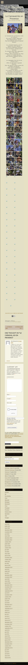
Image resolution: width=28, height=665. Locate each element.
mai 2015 (7, 651)
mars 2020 (7, 581)
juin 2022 (7, 563)
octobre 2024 (8, 542)
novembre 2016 (8, 624)
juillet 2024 (7, 543)
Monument (7, 504)
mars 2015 (7, 655)
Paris (6, 506)
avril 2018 (7, 602)
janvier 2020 (7, 583)
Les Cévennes (8, 485)
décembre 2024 (8, 538)
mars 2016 (7, 636)
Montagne (7, 502)
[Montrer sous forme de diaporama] (14, 313)
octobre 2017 (8, 606)
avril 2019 (7, 593)
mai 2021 (7, 573)
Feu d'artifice (8, 496)
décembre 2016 (8, 622)
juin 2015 (7, 649)
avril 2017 (7, 616)
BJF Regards (14, 7)
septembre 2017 (9, 608)
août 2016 (7, 630)
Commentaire (10, 377)
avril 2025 (7, 534)
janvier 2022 (7, 565)
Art (13, 321)
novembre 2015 (8, 644)
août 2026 (7, 524)
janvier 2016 (7, 640)
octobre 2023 (8, 547)
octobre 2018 (8, 596)
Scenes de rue (8, 512)
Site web (9, 402)
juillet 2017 (7, 612)
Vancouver (7, 472)
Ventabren (7, 474)
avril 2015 (7, 653)
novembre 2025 (8, 532)
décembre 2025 (8, 530)
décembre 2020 (8, 575)
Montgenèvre (8, 482)
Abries (6, 476)
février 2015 (7, 657)
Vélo (6, 515)
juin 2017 (7, 614)
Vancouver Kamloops (10, 470)
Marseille (7, 500)
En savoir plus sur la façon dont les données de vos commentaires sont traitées (14, 435)
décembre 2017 (8, 604)
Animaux (7, 492)
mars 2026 (7, 528)
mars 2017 (7, 618)
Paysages (7, 508)
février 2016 (7, 638)
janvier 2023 (7, 555)
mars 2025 (7, 536)
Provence (15, 321)
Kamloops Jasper (9, 468)
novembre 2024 (8, 540)
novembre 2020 (8, 577)
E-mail (9, 398)
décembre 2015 (8, 642)
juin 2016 (7, 632)
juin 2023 (7, 549)
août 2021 (7, 569)
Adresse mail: (8, 457)
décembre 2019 (8, 585)
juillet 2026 (7, 526)
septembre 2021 (9, 567)
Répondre (8, 360)
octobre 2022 (8, 559)
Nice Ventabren (8, 484)
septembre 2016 (9, 628)
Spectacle (19, 321)
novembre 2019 (8, 587)
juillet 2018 (7, 598)
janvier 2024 (7, 545)
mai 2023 (7, 551)
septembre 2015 (9, 648)
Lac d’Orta (7, 480)
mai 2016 (7, 634)
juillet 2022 (7, 561)
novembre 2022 (8, 557)
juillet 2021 (7, 571)
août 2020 (7, 579)
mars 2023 (7, 553)
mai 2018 (7, 600)
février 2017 (7, 620)
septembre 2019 (9, 591)
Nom (8, 394)
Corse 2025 (7, 478)
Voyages (7, 517)
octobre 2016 (8, 626)
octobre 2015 (8, 646)
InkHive (14, 663)
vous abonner (10, 423)
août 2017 (7, 610)
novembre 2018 (8, 595)
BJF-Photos (18, 20)
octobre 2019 (8, 589)
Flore (6, 498)
